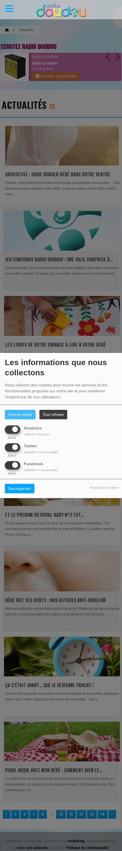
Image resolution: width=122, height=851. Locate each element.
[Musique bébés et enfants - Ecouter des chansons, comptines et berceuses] (61, 10)
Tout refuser (53, 414)
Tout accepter (20, 414)
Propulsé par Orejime (104, 488)
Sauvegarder (19, 488)
